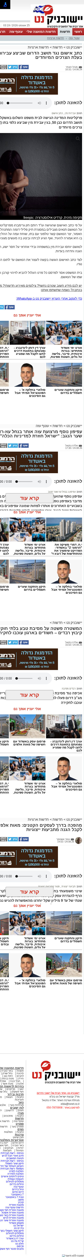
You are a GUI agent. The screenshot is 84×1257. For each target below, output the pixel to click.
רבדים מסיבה (69, 688)
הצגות (9, 1097)
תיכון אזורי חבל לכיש (12, 1155)
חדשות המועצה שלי (41, 31)
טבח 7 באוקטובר (14, 1197)
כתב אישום (57, 113)
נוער (21, 1102)
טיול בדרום (17, 1189)
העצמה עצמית (15, 1178)
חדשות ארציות (55, 38)
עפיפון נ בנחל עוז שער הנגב (62, 491)
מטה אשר (7, 1083)
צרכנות (19, 1134)
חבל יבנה (14, 1081)
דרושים (10, 1110)
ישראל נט (18, 1225)
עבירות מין (70, 113)
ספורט (20, 1124)
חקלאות (7, 1150)
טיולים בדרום (16, 1184)
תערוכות (19, 1099)
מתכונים (8, 1115)
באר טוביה (7, 1070)
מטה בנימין (8, 1078)
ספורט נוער (18, 1126)
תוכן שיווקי (18, 1137)
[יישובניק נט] (55, 1083)
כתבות (20, 1097)
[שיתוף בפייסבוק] (23, 68)
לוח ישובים (17, 1107)
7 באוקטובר (17, 1194)
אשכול (20, 1070)
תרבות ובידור (15, 1094)
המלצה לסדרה (15, 1173)
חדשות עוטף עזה (14, 1207)
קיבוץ (21, 1202)
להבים (20, 1075)
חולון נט (19, 1243)
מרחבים (10, 1089)
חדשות (65, 31)
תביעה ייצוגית (68, 886)
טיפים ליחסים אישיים (12, 1176)
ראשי (78, 31)
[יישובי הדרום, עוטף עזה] (57, 27)
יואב (21, 1089)
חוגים (21, 1110)
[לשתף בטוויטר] (12, 68)
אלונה (20, 1083)
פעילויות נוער (17, 1105)
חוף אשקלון (17, 1091)
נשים (20, 1129)
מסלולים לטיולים (15, 1181)
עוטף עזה (16, 31)
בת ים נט (19, 1228)
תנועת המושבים (15, 1158)
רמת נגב (8, 1075)
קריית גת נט (17, 1241)
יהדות (20, 1147)
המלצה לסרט (16, 1171)
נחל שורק (7, 1073)
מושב (21, 1199)
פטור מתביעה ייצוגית (49, 886)
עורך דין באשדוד (15, 1238)
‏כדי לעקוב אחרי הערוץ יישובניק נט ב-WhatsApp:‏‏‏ (49, 298)
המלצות (8, 1131)
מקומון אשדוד (16, 1222)
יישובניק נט (73, 47)
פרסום (20, 1246)
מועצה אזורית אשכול (12, 1212)
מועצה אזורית (16, 1204)
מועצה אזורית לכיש (13, 1217)
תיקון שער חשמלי (14, 1163)
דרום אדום (18, 1142)
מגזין (21, 1113)
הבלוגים (9, 1147)
